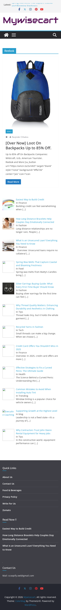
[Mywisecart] (6, 35)
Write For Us (9, 503)
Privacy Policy (10, 496)
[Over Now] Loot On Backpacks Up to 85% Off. (28, 145)
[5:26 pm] (7, 137)
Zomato (7, 510)
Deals (9, 131)
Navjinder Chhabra (20, 137)
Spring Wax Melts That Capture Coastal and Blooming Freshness (32, 6)
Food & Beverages (12, 490)
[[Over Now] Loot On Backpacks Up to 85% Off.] (30, 94)
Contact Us (8, 483)
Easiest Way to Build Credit (17, 528)
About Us (7, 477)
